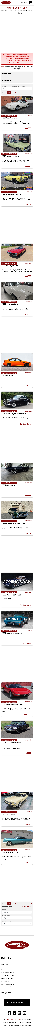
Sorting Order (16, 86)
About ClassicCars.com (8, 967)
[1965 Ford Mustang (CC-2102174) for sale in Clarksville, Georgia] (17, 291)
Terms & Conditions (7, 984)
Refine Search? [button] (27, 906)
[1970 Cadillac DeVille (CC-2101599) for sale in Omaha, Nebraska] (17, 839)
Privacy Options (6, 993)
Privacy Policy (5, 981)
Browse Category (6, 73)
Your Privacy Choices (8, 990)
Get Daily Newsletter (17, 1002)
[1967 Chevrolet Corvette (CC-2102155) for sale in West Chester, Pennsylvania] (17, 620)
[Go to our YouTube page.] (24, 1013)
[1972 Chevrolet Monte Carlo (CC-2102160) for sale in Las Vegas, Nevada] (17, 510)
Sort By (4, 86)
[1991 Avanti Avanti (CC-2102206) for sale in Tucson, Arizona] (17, 105)
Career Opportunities (8, 976)
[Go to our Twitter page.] (14, 1013)
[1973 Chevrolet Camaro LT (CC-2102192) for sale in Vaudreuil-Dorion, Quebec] (17, 181)
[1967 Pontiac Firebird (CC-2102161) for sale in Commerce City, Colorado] (17, 472)
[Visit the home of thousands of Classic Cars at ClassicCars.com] (7, 2)
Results (24, 86)
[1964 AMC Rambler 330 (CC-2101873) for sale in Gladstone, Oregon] (17, 729)
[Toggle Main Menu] (31, 2)
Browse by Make (6, 77)
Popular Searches (6, 80)
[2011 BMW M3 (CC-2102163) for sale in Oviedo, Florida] (17, 362)
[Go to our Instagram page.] (19, 1013)
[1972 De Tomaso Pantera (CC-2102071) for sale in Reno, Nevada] (17, 691)
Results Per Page (7, 921)
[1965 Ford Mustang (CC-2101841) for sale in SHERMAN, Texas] (17, 801)
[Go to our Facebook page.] (9, 1013)
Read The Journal (7, 978)
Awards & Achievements (9, 987)
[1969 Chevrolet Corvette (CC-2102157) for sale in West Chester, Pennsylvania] (17, 581)
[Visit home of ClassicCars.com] (17, 947)
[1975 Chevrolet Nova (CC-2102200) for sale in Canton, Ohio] (17, 143)
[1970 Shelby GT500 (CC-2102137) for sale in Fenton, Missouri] (17, 252)
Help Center (5, 964)
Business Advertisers (7, 973)
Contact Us (5, 970)
